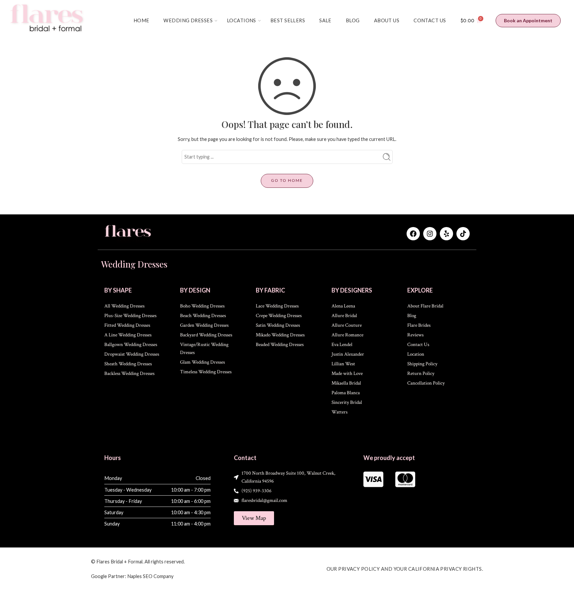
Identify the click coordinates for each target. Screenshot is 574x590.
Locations (241, 20)
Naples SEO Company (150, 576)
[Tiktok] (463, 233)
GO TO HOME (287, 180)
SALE (325, 20)
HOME (141, 20)
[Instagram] (429, 233)
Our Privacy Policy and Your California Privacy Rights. (405, 569)
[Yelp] (446, 233)
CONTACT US (430, 20)
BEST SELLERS (287, 20)
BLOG (353, 20)
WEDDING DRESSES (188, 20)
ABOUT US (386, 20)
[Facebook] (413, 233)
